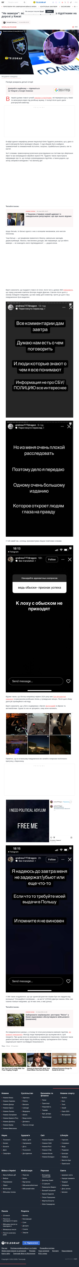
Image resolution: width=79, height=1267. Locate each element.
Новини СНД (46, 1150)
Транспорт (46, 1103)
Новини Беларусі (48, 1157)
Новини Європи (47, 1140)
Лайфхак (65, 1157)
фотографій (50, 706)
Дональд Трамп (47, 1180)
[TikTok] (70, 2)
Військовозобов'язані (30, 1185)
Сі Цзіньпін (46, 1184)
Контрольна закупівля (48, 6)
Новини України (30, 211)
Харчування (27, 1143)
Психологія (27, 1150)
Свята (63, 1171)
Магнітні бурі (66, 1160)
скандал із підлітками (43, 98)
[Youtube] (62, 2)
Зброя (5, 1185)
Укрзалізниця (46, 1117)
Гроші (44, 1100)
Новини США (47, 1143)
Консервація (27, 1219)
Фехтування (66, 1115)
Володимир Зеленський (46, 1176)
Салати (25, 1229)
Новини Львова (8, 1111)
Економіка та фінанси (47, 1094)
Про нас (4, 1248)
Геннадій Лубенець (12, 22)
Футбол (64, 1098)
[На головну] (39, 2)
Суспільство (27, 1093)
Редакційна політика (47, 1248)
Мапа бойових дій (9, 1175)
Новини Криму (8, 1125)
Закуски (25, 1232)
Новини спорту (67, 1093)
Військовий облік (28, 1188)
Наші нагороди (43, 1251)
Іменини (64, 1192)
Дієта (24, 1146)
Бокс (63, 1101)
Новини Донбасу (9, 1121)
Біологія (6, 1146)
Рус (76, 2)
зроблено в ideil (71, 1259)
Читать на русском (9, 27)
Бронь (25, 1178)
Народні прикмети (68, 1178)
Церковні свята (67, 1175)
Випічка (25, 1215)
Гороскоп (65, 1140)
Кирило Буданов (48, 1194)
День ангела (66, 1188)
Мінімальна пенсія (9, 1229)
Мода (64, 1146)
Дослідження (27, 1153)
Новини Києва (30, 1012)
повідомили (68, 290)
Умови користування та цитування (14, 1251)
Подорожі (65, 1150)
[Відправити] (24, 2)
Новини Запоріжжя (10, 1115)
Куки (41, 11)
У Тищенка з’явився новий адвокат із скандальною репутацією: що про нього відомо (48, 215)
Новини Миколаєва (10, 1128)
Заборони (65, 1185)
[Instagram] (68, 2)
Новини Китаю (47, 1153)
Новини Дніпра (8, 1104)
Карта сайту (6, 1253)
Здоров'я (25, 1135)
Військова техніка (9, 1192)
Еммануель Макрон (49, 1187)
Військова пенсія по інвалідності (10, 1225)
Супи (24, 1222)
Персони (45, 1171)
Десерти (26, 1226)
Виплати (26, 1104)
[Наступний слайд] (77, 7)
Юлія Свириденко (48, 1204)
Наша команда (67, 1251)
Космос (5, 1143)
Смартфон (7, 1153)
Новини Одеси (8, 1108)
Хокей (64, 1108)
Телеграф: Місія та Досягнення (24, 1253)
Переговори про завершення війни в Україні (19, 6)
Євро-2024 (65, 1111)
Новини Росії (46, 1146)
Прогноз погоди (28, 1125)
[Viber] (56, 2)
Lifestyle (64, 1135)
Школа (25, 1115)
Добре (49, 11)
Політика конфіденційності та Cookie (23, 1248)
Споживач (65, 1143)
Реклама (32, 1251)
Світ (43, 1135)
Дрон (5, 1150)
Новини (5, 1093)
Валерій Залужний (48, 1190)
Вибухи (5, 1178)
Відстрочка (26, 1182)
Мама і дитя (27, 1140)
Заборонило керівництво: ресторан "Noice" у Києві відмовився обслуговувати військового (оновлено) (47, 1017)
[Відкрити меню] (3, 2)
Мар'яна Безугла (48, 1201)
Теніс (63, 1104)
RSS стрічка (42, 1253)
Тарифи (45, 1110)
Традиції (65, 1182)
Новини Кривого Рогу (10, 1118)
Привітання (66, 1163)
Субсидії (26, 1108)
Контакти (55, 1251)
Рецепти (25, 1211)
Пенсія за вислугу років (9, 1234)
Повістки (26, 1175)
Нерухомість (46, 1107)
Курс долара (46, 1114)
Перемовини (7, 1182)
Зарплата (26, 1098)
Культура (65, 1153)
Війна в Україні (9, 1171)
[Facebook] (53, 2)
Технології (6, 1140)
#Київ (8, 1046)
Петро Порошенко (48, 1197)
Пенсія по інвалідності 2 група (10, 1220)
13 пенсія (6, 1215)
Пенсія (5, 1211)
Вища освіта (27, 1118)
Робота (25, 1101)
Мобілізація (26, 1171)
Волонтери (7, 1188)
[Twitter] (65, 2)
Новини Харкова (9, 1101)
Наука (4, 1135)
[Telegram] (59, 2)
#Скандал (14, 1046)
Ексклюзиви (65, 6)
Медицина (26, 1111)
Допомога (26, 1121)
